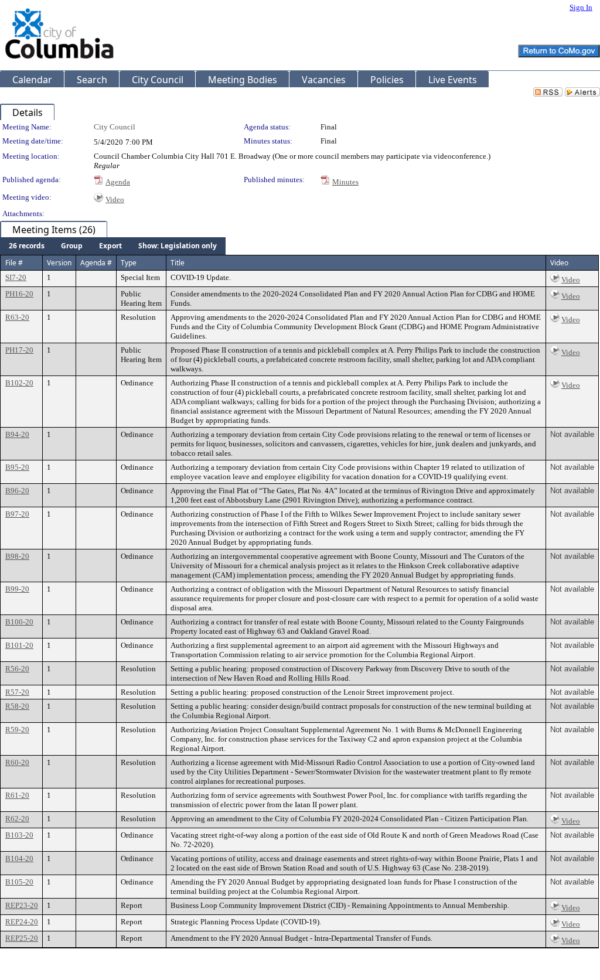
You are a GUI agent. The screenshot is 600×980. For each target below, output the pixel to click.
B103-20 (19, 835)
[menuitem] (27, 246)
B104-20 (19, 858)
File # (14, 263)
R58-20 (17, 706)
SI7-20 (15, 277)
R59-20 (17, 729)
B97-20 (17, 514)
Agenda (117, 181)
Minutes (345, 181)
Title (178, 263)
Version (59, 263)
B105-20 (19, 881)
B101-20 (19, 645)
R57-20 (17, 692)
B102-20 (19, 382)
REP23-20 (21, 905)
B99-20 (17, 589)
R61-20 (17, 795)
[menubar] (113, 246)
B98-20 (17, 556)
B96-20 (17, 490)
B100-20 (19, 621)
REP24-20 (21, 921)
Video (114, 199)
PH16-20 (19, 293)
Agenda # (96, 263)
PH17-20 (19, 350)
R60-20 (17, 762)
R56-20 (17, 668)
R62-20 (17, 818)
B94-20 (17, 434)
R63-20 (17, 317)
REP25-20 (21, 938)
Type (129, 263)
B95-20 (17, 467)
